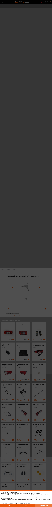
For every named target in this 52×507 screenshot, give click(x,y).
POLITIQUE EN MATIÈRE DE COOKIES (19, 503)
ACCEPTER (8, 505)
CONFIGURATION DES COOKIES (43, 505)
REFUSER (26, 505)
